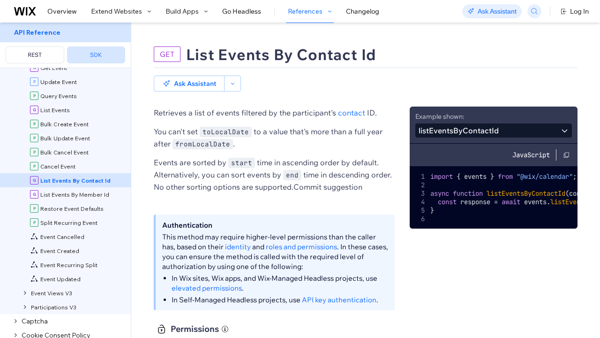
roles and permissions (301, 246)
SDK (96, 54)
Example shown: (439, 116)
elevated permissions (207, 288)
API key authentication (339, 299)
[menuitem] (65, 45)
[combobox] (493, 130)
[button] (189, 83)
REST (35, 54)
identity (238, 246)
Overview (62, 11)
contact (351, 112)
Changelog (362, 11)
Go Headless (241, 11)
